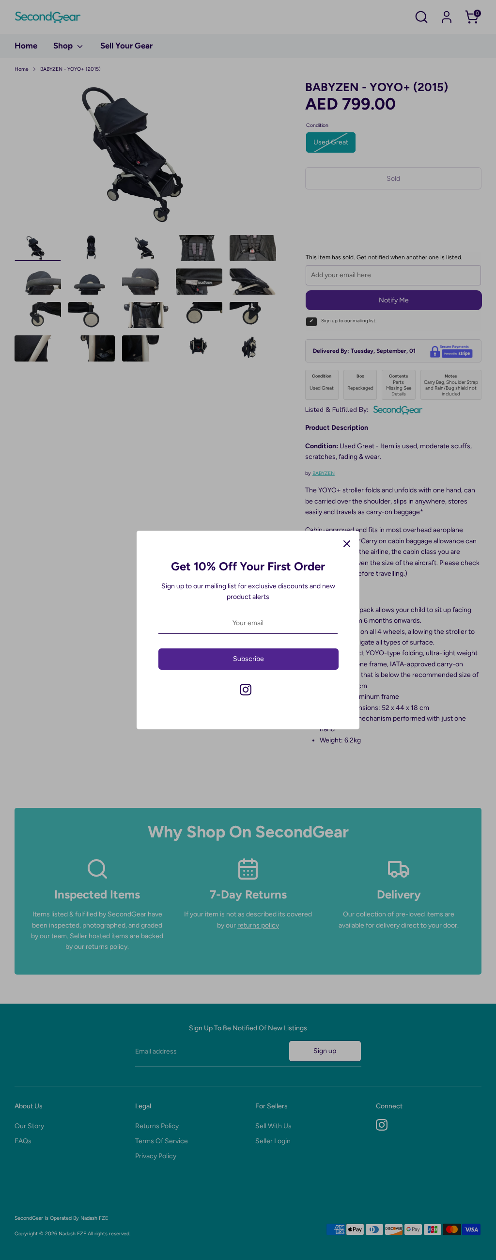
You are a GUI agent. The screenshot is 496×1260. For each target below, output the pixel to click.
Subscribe (248, 659)
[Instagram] (245, 689)
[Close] (346, 543)
